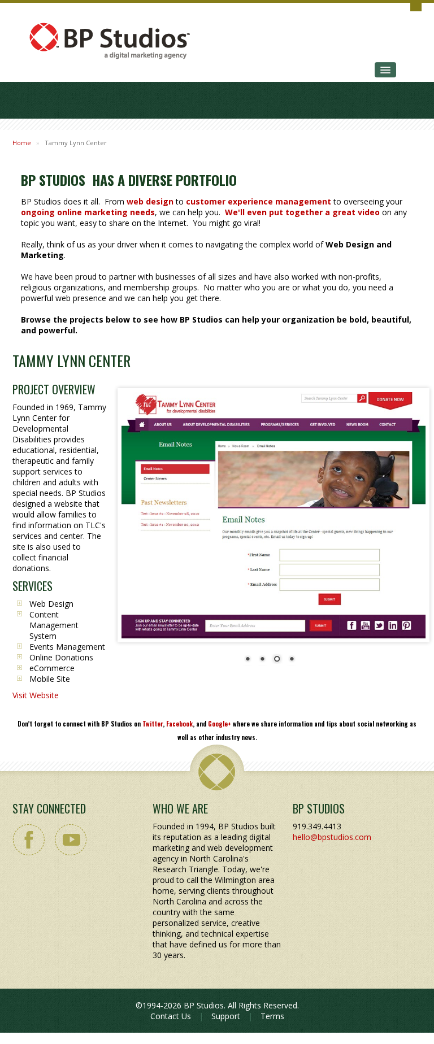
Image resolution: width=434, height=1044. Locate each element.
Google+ (219, 723)
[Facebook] (28, 840)
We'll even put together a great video (302, 212)
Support (225, 1016)
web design (150, 201)
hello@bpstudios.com (332, 837)
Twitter (152, 723)
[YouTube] (70, 840)
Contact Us (170, 1016)
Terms (272, 1016)
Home (21, 142)
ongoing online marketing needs (88, 212)
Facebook (179, 723)
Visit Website (35, 695)
